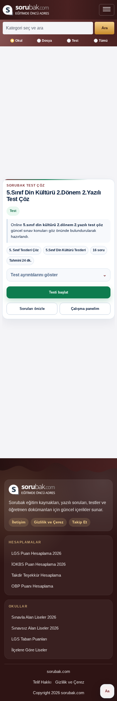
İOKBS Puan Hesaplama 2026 (38, 564)
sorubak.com (58, 671)
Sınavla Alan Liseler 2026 (33, 617)
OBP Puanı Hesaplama (32, 586)
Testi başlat (58, 292)
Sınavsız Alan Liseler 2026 (35, 628)
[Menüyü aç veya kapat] (106, 10)
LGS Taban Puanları (29, 639)
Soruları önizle (32, 309)
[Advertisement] (58, 114)
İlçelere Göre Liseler (29, 650)
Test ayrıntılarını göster (34, 274)
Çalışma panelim (85, 309)
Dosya (47, 41)
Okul (18, 41)
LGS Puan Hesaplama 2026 (36, 553)
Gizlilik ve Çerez (69, 682)
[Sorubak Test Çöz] (26, 10)
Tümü (103, 41)
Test (75, 41)
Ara (104, 28)
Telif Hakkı (42, 682)
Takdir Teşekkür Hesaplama (36, 575)
